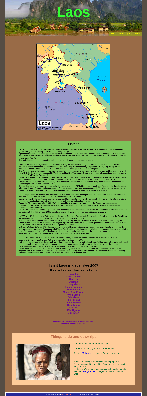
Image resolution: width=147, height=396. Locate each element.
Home (113, 34)
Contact (137, 34)
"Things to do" (88, 353)
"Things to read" (89, 371)
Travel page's (124, 34)
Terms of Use (96, 394)
